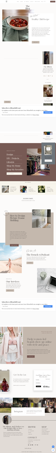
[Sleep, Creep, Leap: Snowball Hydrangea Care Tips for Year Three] (41, 189)
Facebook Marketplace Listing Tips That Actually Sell (32, 190)
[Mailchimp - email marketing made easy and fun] (46, 387)
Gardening (48, 187)
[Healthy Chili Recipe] (18, 25)
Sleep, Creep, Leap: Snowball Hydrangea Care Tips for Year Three (50, 191)
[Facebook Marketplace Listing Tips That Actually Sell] (23, 189)
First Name (37, 379)
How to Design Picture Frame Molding (13, 190)
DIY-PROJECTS (13, 187)
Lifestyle (29, 187)
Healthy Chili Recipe (40, 19)
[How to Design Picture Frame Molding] (5, 189)
